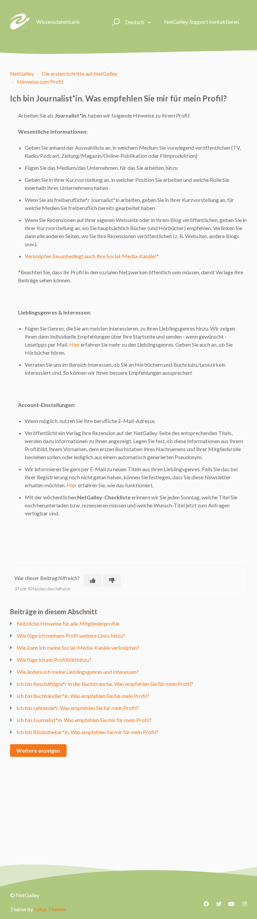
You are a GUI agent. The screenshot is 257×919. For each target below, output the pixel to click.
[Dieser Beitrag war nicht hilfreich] (112, 580)
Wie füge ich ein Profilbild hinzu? (54, 659)
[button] (115, 21)
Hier (74, 344)
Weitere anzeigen (38, 750)
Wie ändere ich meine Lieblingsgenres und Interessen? (78, 671)
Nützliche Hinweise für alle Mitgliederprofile (68, 623)
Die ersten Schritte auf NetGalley (79, 73)
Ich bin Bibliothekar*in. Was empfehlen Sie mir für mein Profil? (87, 732)
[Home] (20, 22)
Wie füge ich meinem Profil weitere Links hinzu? (71, 635)
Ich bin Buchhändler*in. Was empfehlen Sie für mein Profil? (83, 696)
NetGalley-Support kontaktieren (201, 21)
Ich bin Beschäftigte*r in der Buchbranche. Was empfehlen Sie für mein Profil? (105, 684)
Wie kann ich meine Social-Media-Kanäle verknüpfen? (78, 647)
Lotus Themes (50, 909)
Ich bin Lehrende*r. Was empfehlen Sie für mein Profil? (78, 708)
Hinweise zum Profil (40, 81)
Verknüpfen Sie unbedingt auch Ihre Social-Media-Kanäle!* (92, 256)
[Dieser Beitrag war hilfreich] (93, 580)
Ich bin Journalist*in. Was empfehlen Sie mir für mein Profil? (84, 720)
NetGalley (22, 73)
